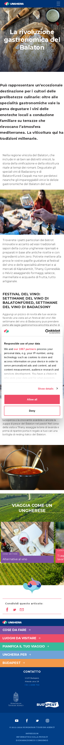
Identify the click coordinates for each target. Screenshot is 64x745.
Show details (45, 388)
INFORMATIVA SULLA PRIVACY (32, 737)
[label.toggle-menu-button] (60, 4)
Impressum (32, 733)
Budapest (12, 663)
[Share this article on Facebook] (7, 610)
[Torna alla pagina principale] (14, 3)
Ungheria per (15, 655)
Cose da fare (15, 630)
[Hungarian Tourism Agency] (16, 700)
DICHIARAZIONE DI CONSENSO (32, 740)
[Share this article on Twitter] (14, 610)
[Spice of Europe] (48, 705)
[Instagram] (47, 720)
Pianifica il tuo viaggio (24, 646)
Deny (32, 410)
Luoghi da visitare (20, 638)
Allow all (32, 399)
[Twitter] (37, 720)
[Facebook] (27, 720)
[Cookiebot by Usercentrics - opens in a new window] (45, 331)
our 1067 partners (25, 348)
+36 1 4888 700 (31, 685)
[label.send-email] (22, 610)
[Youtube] (16, 720)
